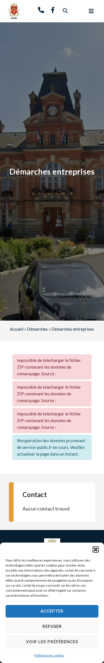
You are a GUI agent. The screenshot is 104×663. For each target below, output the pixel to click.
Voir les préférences (52, 641)
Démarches (37, 329)
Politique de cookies (49, 655)
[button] (95, 549)
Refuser (52, 626)
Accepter (52, 611)
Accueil (16, 329)
